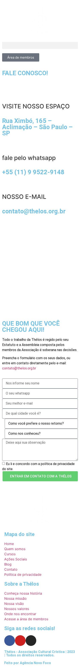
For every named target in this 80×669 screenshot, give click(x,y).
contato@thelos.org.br (19, 368)
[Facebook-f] (9, 640)
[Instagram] (31, 640)
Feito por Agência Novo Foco (27, 663)
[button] (40, 45)
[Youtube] (20, 640)
